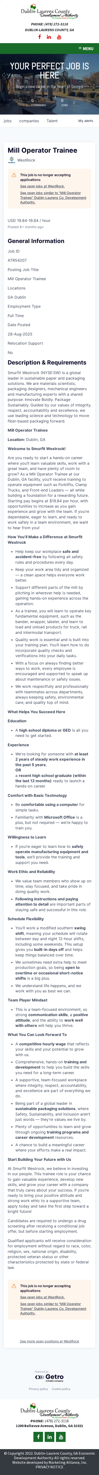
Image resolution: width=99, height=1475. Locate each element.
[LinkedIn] (49, 37)
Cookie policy (61, 1389)
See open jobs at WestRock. (42, 186)
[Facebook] (39, 37)
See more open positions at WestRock (49, 1341)
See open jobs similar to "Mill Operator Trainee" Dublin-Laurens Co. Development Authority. (53, 197)
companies (29, 120)
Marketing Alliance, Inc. (68, 1462)
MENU (87, 48)
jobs (8, 120)
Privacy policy (38, 1389)
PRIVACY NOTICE (49, 1466)
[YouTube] (59, 37)
